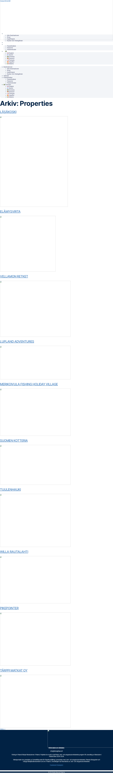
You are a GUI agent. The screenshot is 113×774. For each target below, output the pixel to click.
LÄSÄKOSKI (8, 112)
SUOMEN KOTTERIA (14, 440)
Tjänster (8, 42)
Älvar (9, 37)
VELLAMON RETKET (14, 276)
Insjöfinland (11, 39)
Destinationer (9, 33)
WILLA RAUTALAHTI (14, 552)
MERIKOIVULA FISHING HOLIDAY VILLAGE (29, 384)
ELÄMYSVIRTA (10, 211)
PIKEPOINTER (9, 608)
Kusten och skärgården (15, 41)
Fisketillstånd (9, 44)
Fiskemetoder (11, 49)
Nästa (2, 729)
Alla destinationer (13, 35)
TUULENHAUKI (10, 489)
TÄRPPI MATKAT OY (13, 670)
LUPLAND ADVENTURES (17, 341)
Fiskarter (10, 48)
